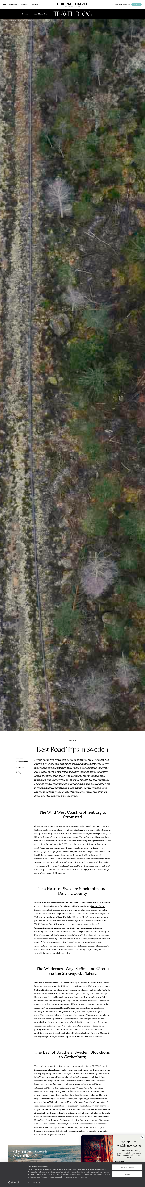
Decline (127, 1174)
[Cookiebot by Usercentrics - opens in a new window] (13, 1182)
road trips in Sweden (66, 795)
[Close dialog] (142, 1137)
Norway (80, 1015)
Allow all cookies (127, 1167)
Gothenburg (46, 833)
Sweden (72, 740)
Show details (32, 1183)
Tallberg (38, 917)
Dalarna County (98, 906)
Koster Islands (83, 858)
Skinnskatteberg (41, 935)
